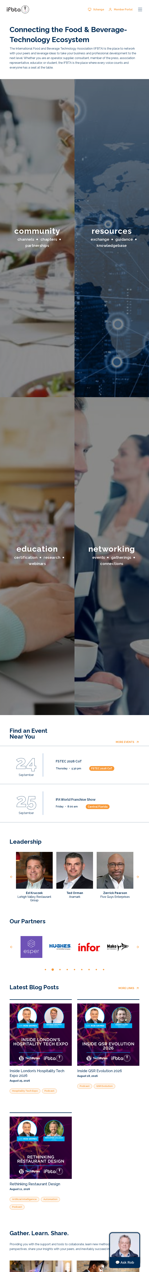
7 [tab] (89, 970)
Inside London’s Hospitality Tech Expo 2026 (37, 1073)
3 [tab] (60, 970)
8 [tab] (96, 970)
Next (137, 877)
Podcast (49, 1090)
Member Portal (123, 9)
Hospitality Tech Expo (25, 1090)
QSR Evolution (104, 1086)
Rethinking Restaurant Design (35, 1184)
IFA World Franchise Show (76, 799)
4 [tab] (67, 970)
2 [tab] (53, 970)
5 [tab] (74, 970)
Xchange (98, 9)
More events (125, 742)
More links (126, 988)
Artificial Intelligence (24, 1199)
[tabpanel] (31, 947)
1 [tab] (45, 970)
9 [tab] (103, 970)
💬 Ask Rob (124, 1262)
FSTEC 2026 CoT (69, 761)
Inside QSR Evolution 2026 (99, 1071)
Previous (11, 877)
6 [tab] (82, 970)
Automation (50, 1199)
